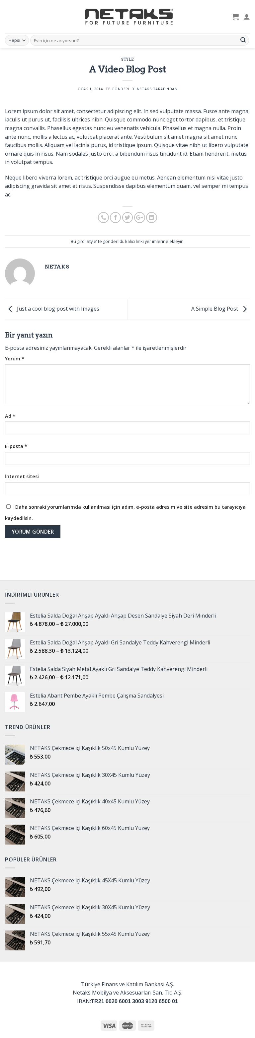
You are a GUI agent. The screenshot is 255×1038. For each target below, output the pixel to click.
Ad (10, 416)
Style (127, 59)
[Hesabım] (246, 16)
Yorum (14, 358)
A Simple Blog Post (215, 309)
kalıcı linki (134, 241)
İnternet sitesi (22, 476)
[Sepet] (235, 16)
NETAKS (144, 88)
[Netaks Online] (127, 16)
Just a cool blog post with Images (57, 309)
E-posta (16, 446)
